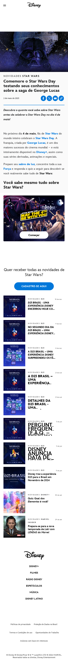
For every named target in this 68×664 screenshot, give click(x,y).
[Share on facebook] (43, 98)
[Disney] (34, 5)
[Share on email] (55, 98)
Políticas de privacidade (21, 624)
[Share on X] (49, 98)
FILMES (34, 572)
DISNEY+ (34, 566)
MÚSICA (34, 592)
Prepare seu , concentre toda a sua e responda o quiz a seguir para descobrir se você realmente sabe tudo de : (33, 169)
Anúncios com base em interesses (34, 641)
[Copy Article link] (61, 98)
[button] (4, 5)
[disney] (34, 555)
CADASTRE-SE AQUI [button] (34, 286)
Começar (34, 235)
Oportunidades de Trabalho (47, 632)
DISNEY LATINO (34, 598)
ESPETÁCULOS (34, 585)
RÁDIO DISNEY (34, 579)
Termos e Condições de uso (20, 632)
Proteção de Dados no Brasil (45, 624)
